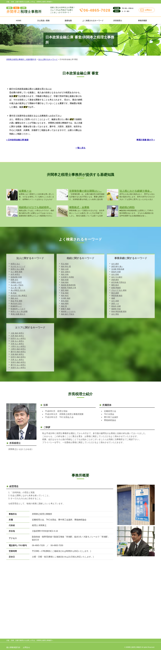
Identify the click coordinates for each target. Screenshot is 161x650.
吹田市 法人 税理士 (18, 338)
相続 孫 (64, 306)
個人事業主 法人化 (18, 290)
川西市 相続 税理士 (18, 349)
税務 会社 (14, 280)
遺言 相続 (65, 290)
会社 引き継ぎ (116, 277)
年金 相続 (65, 293)
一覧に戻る (80, 148)
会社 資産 (115, 301)
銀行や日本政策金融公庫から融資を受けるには (30, 89)
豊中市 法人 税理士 (18, 365)
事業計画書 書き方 (18, 314)
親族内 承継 (116, 272)
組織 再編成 (116, 288)
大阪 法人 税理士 (17, 341)
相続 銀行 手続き (67, 314)
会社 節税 (115, 274)
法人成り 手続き (17, 285)
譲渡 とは (115, 303)
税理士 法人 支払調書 (19, 311)
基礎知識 (68, 21)
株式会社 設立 (16, 303)
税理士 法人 (15, 264)
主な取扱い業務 (43, 21)
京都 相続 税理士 (17, 354)
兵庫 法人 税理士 (17, 360)
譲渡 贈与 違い (117, 266)
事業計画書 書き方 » (145, 140)
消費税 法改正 (16, 282)
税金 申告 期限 (16, 301)
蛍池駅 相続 (65, 298)
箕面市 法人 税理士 (18, 368)
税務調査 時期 (16, 277)
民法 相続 (65, 264)
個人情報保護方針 (13, 647)
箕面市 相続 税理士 (18, 362)
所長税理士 (117, 21)
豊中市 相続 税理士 (18, 352)
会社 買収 (115, 314)
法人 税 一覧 (16, 288)
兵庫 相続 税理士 (17, 336)
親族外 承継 (116, 306)
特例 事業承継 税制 (118, 311)
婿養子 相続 (65, 309)
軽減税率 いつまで (18, 309)
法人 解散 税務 (16, 272)
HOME (18, 21)
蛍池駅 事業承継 (117, 269)
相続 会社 (14, 298)
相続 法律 (65, 269)
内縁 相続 (65, 282)
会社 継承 (115, 264)
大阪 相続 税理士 (17, 333)
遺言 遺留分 (65, 272)
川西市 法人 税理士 (18, 346)
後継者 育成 (116, 309)
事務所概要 (142, 21)
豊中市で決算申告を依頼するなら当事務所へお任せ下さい (35, 116)
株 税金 (13, 293)
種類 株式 (115, 285)
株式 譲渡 (115, 293)
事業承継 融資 (116, 296)
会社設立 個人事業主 (19, 296)
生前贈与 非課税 (67, 277)
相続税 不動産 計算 (68, 288)
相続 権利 (65, 303)
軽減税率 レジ (16, 306)
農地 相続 (65, 301)
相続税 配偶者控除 (68, 285)
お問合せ (148, 10)
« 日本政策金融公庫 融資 (17, 140)
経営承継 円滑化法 (118, 282)
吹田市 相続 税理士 (18, 357)
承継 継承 (115, 280)
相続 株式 (65, 296)
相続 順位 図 (66, 266)
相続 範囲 (65, 280)
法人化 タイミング (18, 266)
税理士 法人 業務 (17, 269)
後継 (113, 298)
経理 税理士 (15, 274)
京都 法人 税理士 (17, 344)
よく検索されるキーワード (93, 21)
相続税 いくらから (68, 311)
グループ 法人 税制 (118, 290)
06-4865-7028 (97, 10)
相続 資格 (65, 274)
